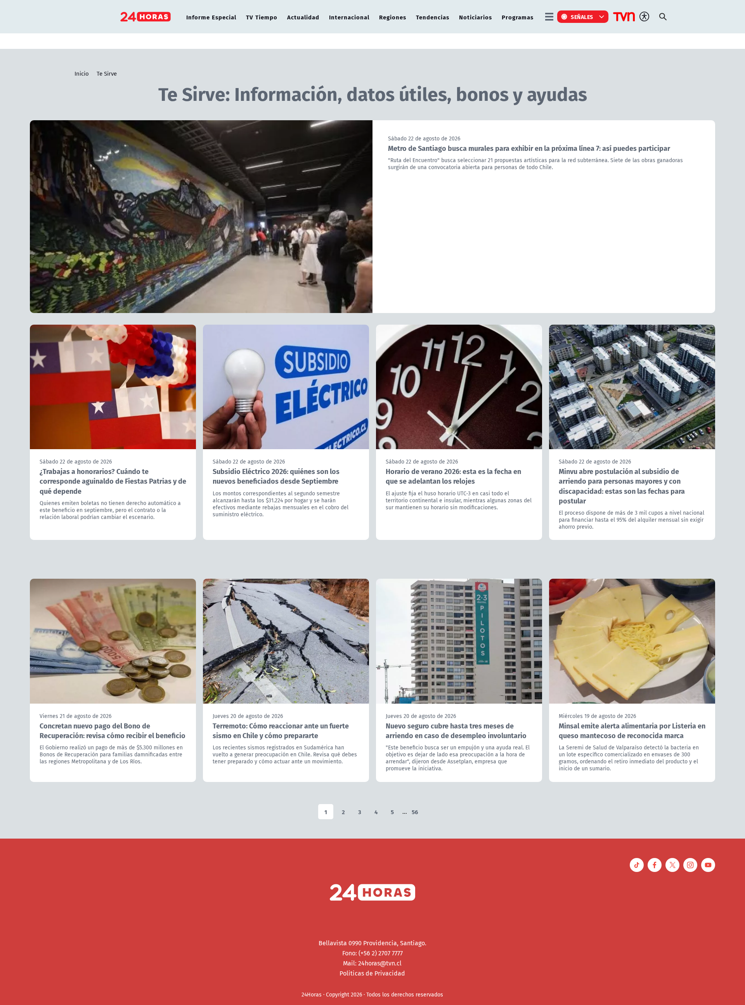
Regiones (392, 16)
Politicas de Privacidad (372, 973)
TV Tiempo (261, 16)
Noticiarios (475, 16)
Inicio (81, 73)
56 (415, 811)
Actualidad (303, 16)
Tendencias (432, 16)
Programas (518, 16)
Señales (582, 16)
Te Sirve (107, 73)
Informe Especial (211, 16)
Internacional (349, 16)
